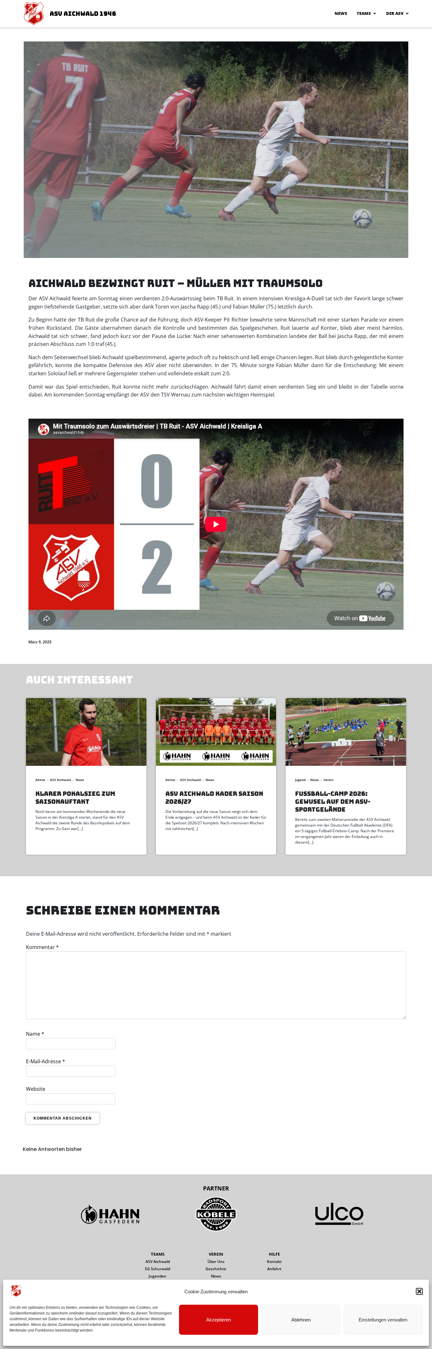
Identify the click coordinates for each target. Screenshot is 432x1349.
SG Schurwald (157, 1268)
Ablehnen (301, 1319)
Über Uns (216, 1261)
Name (35, 1033)
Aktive (40, 780)
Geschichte (216, 1268)
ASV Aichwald (60, 780)
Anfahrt (274, 1268)
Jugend (300, 780)
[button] (419, 1291)
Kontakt (274, 1261)
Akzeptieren (218, 1319)
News (341, 13)
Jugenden (157, 1276)
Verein (328, 780)
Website (35, 1088)
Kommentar (42, 947)
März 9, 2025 (40, 642)
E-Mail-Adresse (45, 1061)
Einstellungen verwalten (383, 1319)
